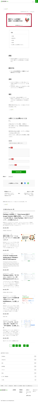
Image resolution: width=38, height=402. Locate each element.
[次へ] (27, 346)
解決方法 (13, 38)
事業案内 (21, 389)
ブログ (6, 385)
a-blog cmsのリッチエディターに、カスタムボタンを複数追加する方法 (9, 193)
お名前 (10, 159)
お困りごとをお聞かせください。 (18, 44)
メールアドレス (11, 165)
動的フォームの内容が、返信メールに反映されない (23, 385)
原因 (13, 40)
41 (24, 345)
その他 (19, 379)
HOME (2, 385)
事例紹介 (21, 392)
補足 (13, 42)
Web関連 (19, 366)
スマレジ (19, 369)
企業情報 (14, 389)
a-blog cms (32, 11)
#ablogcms (11, 176)
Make (19, 373)
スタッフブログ (28, 392)
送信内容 (10, 140)
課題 (13, 36)
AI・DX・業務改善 (19, 376)
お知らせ (27, 389)
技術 (19, 363)
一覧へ (19, 193)
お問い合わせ (28, 395)
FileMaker (19, 356)
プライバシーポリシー (35, 390)
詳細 (9, 147)
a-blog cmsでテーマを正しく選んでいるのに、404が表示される (28, 193)
